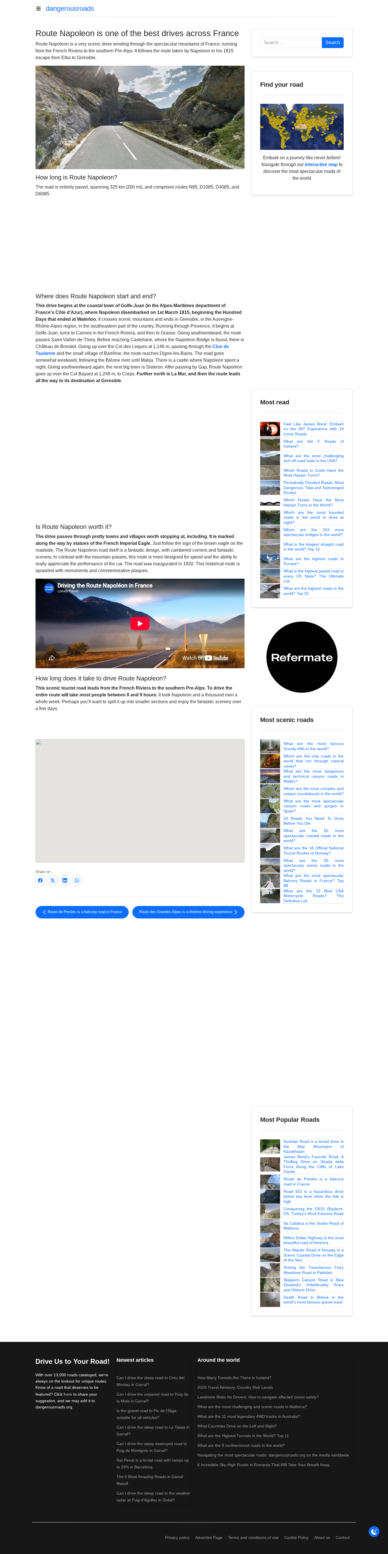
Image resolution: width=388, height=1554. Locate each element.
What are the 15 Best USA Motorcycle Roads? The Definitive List (313, 896)
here (68, 1394)
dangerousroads (70, 8)
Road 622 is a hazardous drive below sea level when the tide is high (313, 1196)
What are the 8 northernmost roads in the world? (241, 1445)
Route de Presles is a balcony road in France (84, 912)
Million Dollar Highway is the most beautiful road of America (313, 1240)
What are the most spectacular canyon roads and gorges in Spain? (313, 806)
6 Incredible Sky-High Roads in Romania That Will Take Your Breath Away (263, 1464)
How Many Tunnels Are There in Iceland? (234, 1377)
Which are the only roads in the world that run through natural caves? (313, 761)
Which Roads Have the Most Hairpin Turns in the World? (313, 502)
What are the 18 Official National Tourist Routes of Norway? (313, 850)
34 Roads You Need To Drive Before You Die (313, 821)
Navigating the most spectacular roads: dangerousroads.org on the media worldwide (273, 1455)
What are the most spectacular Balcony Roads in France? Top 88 (313, 880)
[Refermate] (301, 656)
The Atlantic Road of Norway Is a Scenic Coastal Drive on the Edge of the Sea (313, 1255)
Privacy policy (177, 1537)
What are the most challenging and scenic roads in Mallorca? (252, 1406)
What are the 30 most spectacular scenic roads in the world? (313, 865)
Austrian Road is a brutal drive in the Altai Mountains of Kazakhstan (313, 1146)
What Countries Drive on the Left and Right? (237, 1426)
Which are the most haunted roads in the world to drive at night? (313, 517)
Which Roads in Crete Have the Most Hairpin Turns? (313, 473)
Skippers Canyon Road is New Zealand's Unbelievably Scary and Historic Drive (313, 1285)
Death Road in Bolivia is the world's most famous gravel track (313, 1300)
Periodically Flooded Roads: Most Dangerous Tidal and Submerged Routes (313, 487)
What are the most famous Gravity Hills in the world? (313, 746)
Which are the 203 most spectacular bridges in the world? (313, 532)
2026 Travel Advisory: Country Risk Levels (235, 1387)
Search (333, 42)
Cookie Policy (296, 1537)
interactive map (321, 164)
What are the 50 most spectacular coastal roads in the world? (313, 835)
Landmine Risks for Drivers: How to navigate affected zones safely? (258, 1397)
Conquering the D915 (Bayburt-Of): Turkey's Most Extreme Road (313, 1211)
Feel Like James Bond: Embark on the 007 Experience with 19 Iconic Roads (313, 429)
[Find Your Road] (302, 126)
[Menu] (41, 8)
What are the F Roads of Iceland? (313, 444)
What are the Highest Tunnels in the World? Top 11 (243, 1435)
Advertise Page (208, 1537)
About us (322, 1537)
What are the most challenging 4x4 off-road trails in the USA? (313, 458)
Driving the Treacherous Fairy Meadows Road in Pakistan (313, 1270)
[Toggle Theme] (374, 1531)
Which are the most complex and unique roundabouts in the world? (313, 791)
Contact (343, 1537)
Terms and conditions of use (253, 1537)
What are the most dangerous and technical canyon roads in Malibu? (313, 776)
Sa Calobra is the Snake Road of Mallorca (313, 1226)
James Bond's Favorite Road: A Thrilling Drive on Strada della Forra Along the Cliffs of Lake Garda (313, 1164)
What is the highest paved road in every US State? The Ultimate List (313, 576)
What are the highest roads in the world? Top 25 (313, 591)
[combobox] (291, 42)
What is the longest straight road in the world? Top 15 (313, 547)
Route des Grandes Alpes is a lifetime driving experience (186, 912)
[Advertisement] (140, 244)
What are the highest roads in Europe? (313, 561)
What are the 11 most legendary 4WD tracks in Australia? (248, 1416)
